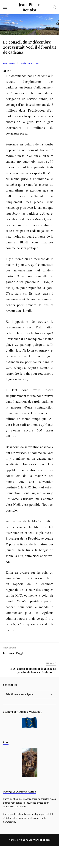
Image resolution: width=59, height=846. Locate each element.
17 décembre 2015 (29, 63)
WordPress (44, 840)
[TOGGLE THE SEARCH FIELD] (54, 7)
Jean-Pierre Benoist (29, 7)
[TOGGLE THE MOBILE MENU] (5, 7)
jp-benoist (9, 63)
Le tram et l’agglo (13, 653)
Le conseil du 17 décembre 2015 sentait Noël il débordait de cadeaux (29, 47)
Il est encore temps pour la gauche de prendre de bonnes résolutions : (33, 670)
